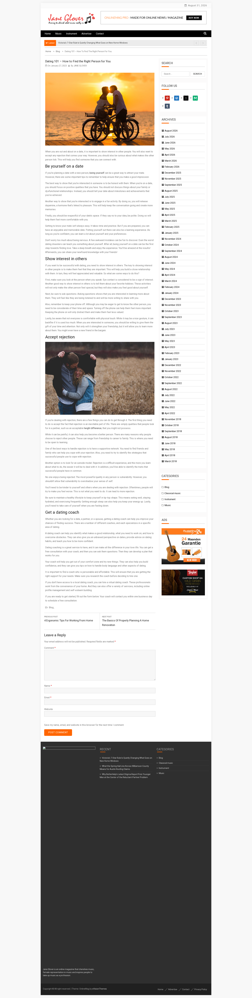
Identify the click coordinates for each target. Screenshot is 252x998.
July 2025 (170, 196)
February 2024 (172, 287)
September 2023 (173, 317)
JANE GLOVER (80, 66)
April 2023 (170, 347)
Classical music (172, 493)
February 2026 (172, 166)
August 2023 (171, 323)
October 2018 (172, 425)
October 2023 (172, 311)
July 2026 (170, 136)
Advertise (86, 33)
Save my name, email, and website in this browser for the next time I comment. (84, 725)
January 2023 (171, 359)
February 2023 (172, 353)
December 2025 (173, 172)
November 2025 (173, 178)
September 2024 (173, 251)
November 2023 (173, 305)
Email (47, 697)
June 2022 (170, 401)
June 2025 (170, 202)
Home (48, 33)
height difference (93, 428)
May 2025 (170, 208)
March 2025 (171, 221)
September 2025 (173, 184)
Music (58, 33)
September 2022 (173, 383)
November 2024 (173, 238)
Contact (100, 33)
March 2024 (171, 281)
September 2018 (173, 431)
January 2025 (171, 233)
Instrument (71, 33)
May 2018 (170, 449)
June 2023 (170, 335)
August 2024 (171, 257)
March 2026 (171, 160)
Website (48, 709)
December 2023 (173, 299)
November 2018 (173, 419)
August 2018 (171, 437)
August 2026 (171, 130)
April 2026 (170, 154)
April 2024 (170, 275)
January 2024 (171, 293)
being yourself (97, 173)
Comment (50, 648)
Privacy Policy (200, 989)
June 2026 (170, 142)
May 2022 (170, 407)
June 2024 (170, 263)
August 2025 (171, 190)
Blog (51, 607)
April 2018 (170, 455)
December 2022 (173, 365)
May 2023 (170, 341)
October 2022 (172, 377)
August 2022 (171, 389)
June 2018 (170, 443)
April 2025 (170, 215)
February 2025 (172, 227)
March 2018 (171, 461)
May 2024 (170, 269)
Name (48, 685)
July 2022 (170, 395)
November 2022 (173, 371)
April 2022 (170, 413)
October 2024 (172, 244)
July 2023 (170, 329)
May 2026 (170, 148)
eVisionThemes (99, 989)
